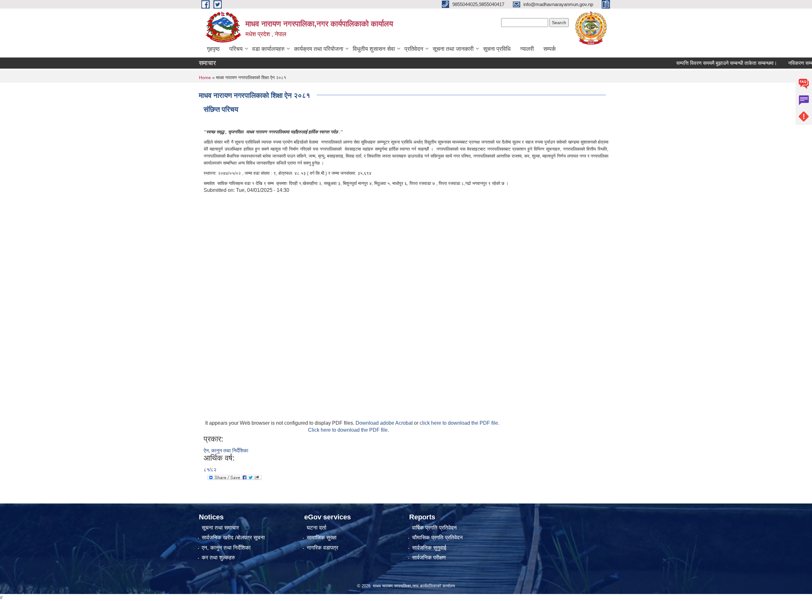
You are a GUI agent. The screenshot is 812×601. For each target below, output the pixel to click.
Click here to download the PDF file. (348, 430)
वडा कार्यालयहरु (268, 49)
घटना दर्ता (316, 528)
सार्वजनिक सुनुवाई (429, 548)
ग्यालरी (527, 49)
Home (205, 77)
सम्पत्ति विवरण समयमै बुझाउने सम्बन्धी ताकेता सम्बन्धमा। (713, 63)
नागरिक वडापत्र (322, 548)
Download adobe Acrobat (385, 423)
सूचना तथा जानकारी (453, 49)
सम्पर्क (549, 49)
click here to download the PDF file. (459, 423)
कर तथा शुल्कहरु (218, 558)
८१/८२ (210, 469)
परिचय (236, 49)
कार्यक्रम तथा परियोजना (318, 49)
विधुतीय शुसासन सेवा (374, 49)
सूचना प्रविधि (497, 49)
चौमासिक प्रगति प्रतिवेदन (437, 538)
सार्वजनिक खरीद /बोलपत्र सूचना (233, 538)
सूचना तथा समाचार (220, 528)
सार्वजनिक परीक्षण (429, 558)
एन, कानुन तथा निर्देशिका (226, 548)
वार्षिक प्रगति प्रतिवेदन (434, 528)
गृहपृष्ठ (213, 49)
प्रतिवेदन (413, 49)
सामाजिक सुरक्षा (322, 538)
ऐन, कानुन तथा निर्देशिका (226, 450)
